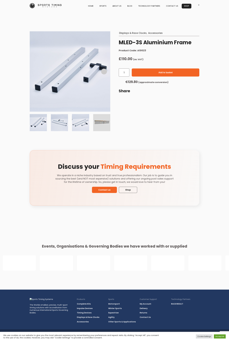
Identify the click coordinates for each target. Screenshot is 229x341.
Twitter (140, 98)
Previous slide (36, 71)
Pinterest (146, 98)
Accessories (155, 33)
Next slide (104, 71)
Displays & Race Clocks (133, 33)
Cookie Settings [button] (204, 336)
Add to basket (165, 72)
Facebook (127, 98)
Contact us (104, 189)
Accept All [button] (219, 336)
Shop (128, 189)
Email (121, 98)
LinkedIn (134, 98)
